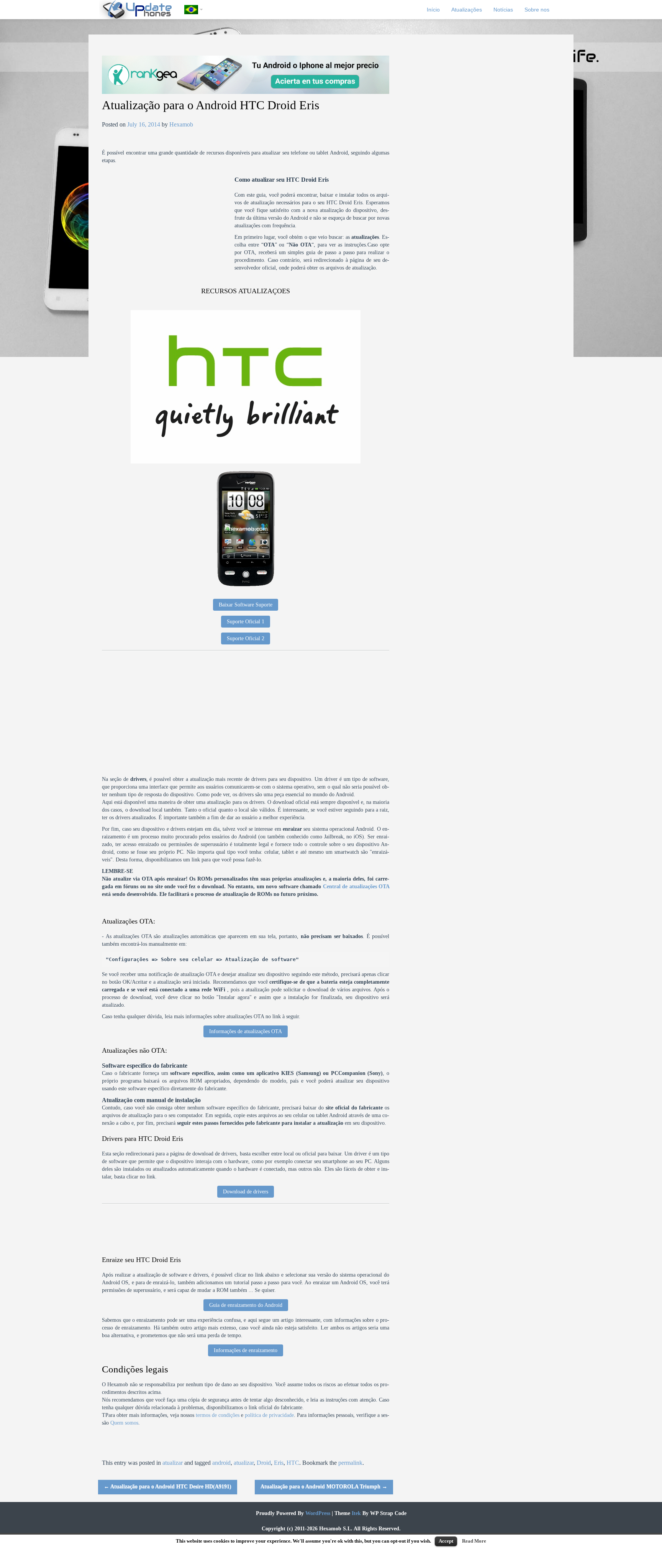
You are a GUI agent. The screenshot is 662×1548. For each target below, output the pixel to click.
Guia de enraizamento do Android (245, 1305)
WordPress (317, 1513)
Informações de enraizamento (245, 1350)
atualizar (172, 1462)
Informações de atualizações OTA (245, 1031)
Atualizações (466, 10)
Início (433, 10)
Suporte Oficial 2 (245, 638)
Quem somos (124, 1423)
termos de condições (217, 1415)
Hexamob (181, 124)
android (221, 1462)
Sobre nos (536, 10)
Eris (278, 1462)
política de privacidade (269, 1415)
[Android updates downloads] (141, 9)
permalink (350, 1462)
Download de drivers (245, 1192)
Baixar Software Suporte (245, 605)
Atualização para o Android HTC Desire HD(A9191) (167, 1486)
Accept (446, 1541)
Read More (474, 1541)
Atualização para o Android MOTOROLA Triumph (324, 1486)
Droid (264, 1462)
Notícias (503, 10)
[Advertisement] (168, 229)
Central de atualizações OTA (356, 886)
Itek (355, 1513)
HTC (293, 1462)
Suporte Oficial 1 (245, 621)
